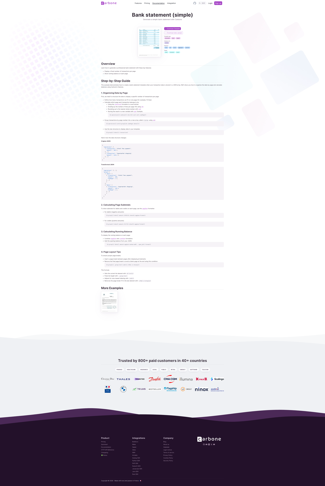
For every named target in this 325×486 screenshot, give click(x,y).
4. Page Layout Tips (111, 252)
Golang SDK (136, 458)
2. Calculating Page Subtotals (115, 205)
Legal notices (167, 450)
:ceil (139, 109)
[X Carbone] (212, 444)
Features (138, 3)
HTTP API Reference (107, 450)
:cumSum (122, 238)
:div (142, 107)
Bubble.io (135, 442)
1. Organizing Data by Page (114, 93)
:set (135, 111)
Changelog (104, 452)
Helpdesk (166, 447)
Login (210, 3)
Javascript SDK (137, 469)
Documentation (158, 3)
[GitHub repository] (204, 444)
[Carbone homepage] (108, 3)
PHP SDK (135, 463)
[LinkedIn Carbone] (209, 444)
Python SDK (136, 460)
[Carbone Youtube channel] (214, 444)
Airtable (134, 455)
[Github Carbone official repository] (194, 3)
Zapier (134, 447)
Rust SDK (135, 474)
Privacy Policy (167, 455)
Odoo (134, 450)
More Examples (112, 288)
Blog (164, 442)
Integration (171, 3)
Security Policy (168, 460)
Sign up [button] (218, 3)
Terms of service (168, 452)
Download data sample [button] (174, 33)
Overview (108, 63)
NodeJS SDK (136, 466)
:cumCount (117, 104)
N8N (133, 452)
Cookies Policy (168, 458)
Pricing (147, 3)
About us (166, 444)
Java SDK (135, 471)
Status (105, 455)
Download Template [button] (173, 28)
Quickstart (104, 444)
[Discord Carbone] (207, 444)
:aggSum (145, 208)
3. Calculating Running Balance (116, 231)
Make (134, 444)
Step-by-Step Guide (115, 81)
